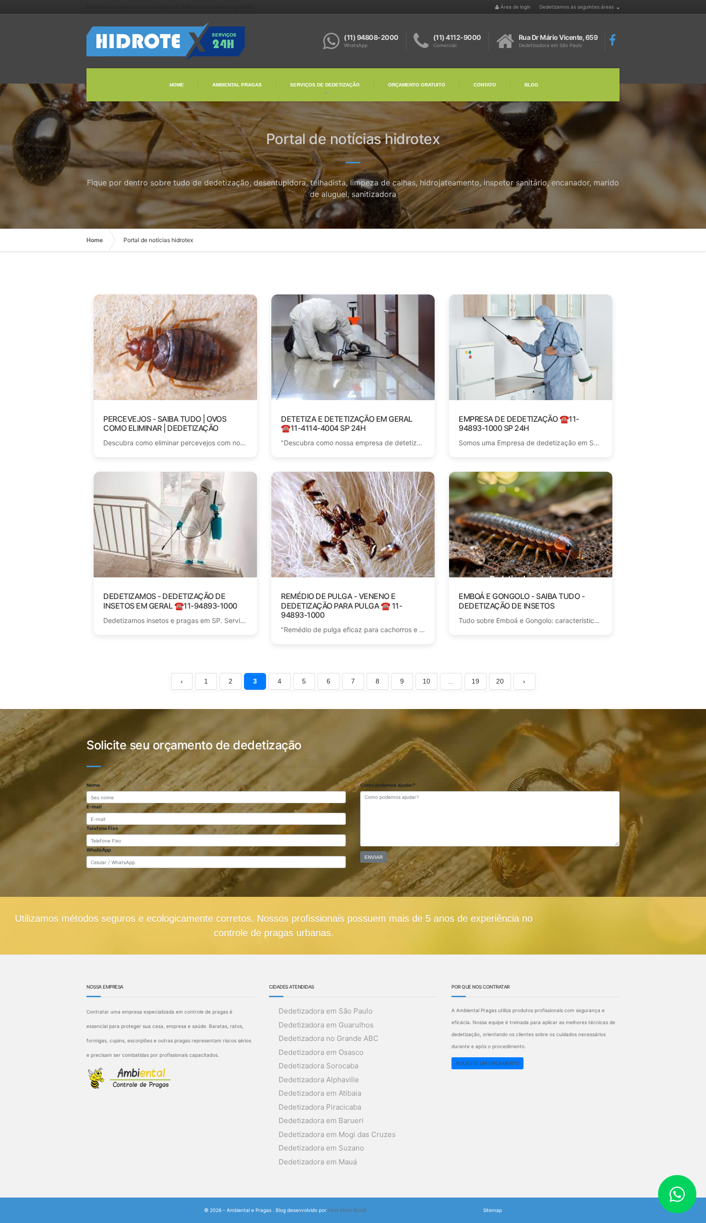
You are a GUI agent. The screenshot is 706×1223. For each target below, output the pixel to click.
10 (426, 681)
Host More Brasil (347, 1210)
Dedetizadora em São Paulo (326, 1010)
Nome (93, 785)
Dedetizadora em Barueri (321, 1120)
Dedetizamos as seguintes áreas (576, 7)
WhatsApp (98, 850)
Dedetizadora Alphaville (319, 1079)
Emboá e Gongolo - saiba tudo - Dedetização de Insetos (521, 600)
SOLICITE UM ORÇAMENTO (488, 1063)
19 (475, 681)
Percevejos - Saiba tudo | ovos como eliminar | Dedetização (164, 423)
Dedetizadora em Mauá (318, 1161)
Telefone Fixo (102, 828)
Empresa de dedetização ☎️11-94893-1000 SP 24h (519, 423)
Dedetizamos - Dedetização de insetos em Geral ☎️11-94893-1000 (170, 600)
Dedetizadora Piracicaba (320, 1107)
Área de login (515, 7)
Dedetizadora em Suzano (321, 1147)
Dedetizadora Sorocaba (318, 1065)
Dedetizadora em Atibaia (320, 1093)
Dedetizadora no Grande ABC (328, 1038)
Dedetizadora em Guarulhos (326, 1024)
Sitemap (492, 1210)
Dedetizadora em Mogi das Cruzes (337, 1134)
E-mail (94, 806)
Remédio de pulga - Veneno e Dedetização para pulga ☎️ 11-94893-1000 (341, 605)
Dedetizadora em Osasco (321, 1052)
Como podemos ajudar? (387, 785)
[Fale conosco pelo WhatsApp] (682, 1199)
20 (500, 681)
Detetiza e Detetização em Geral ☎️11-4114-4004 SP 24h (347, 423)
